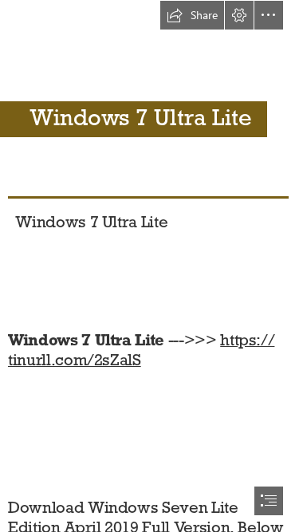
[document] (149, 266)
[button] (192, 15)
